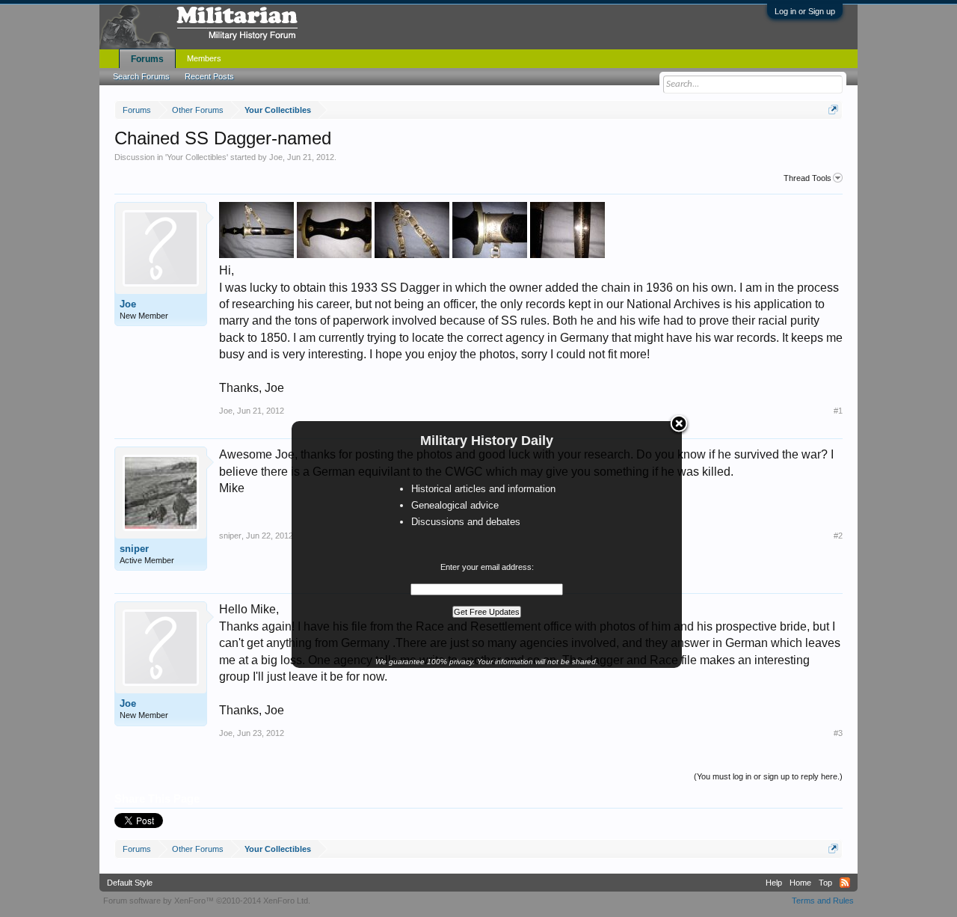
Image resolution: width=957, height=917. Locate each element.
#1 (838, 410)
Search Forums (141, 76)
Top (825, 882)
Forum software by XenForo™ (206, 900)
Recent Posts (209, 76)
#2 (838, 535)
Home (800, 882)
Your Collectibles (197, 157)
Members (204, 58)
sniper (134, 548)
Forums (147, 59)
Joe (276, 157)
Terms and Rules (823, 900)
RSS (845, 882)
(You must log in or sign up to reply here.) (768, 776)
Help (774, 882)
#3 (838, 733)
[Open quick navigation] (833, 109)
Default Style (130, 882)
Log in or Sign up (805, 11)
